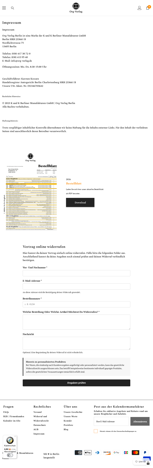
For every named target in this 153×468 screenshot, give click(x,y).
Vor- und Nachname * (35, 267)
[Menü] (15, 437)
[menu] (4, 8)
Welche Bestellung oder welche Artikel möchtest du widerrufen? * (61, 311)
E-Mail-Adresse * (32, 280)
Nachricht (28, 334)
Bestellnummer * (32, 298)
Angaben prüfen (76, 383)
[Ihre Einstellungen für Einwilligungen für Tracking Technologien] (148, 463)
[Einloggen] (139, 8)
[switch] (10, 455)
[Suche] (12, 8)
